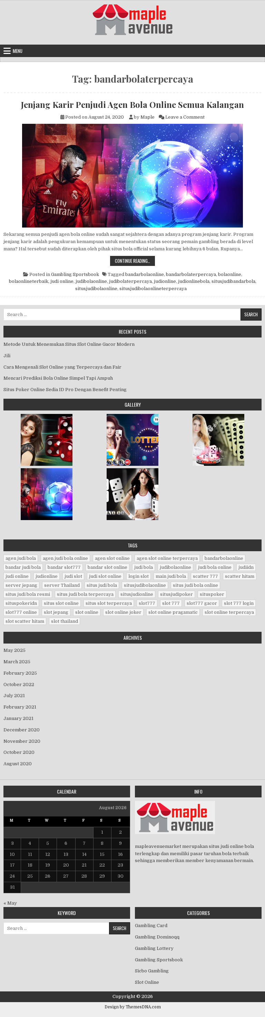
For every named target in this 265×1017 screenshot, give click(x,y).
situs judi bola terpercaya (85, 594)
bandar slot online (107, 567)
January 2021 (18, 718)
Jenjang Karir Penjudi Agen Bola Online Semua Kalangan (132, 104)
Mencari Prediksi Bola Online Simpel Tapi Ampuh (58, 378)
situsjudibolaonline (96, 288)
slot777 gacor (202, 603)
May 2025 (14, 650)
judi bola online (215, 567)
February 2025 (20, 673)
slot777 (147, 603)
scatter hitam (239, 576)
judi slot (73, 576)
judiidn (246, 567)
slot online (86, 612)
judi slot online (105, 576)
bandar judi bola (23, 567)
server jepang (21, 585)
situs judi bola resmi (28, 594)
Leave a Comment (185, 117)
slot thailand (64, 621)
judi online (61, 281)
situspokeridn (21, 603)
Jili (6, 355)
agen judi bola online (65, 558)
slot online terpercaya (229, 612)
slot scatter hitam (25, 621)
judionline (165, 281)
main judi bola (171, 576)
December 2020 (21, 729)
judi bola (143, 567)
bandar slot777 (64, 567)
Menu (17, 50)
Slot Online (147, 982)
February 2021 (19, 707)
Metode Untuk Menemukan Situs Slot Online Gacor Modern (69, 344)
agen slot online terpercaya (167, 558)
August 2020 (17, 763)
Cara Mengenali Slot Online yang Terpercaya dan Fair (62, 367)
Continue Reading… (135, 260)
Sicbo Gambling (152, 970)
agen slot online (112, 558)
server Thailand (62, 585)
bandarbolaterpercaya (191, 274)
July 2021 (14, 695)
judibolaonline (91, 281)
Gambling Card (151, 925)
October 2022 (18, 684)
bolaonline (229, 274)
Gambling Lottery (154, 948)
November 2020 (21, 741)
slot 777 (171, 603)
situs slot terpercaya (109, 603)
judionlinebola (193, 281)
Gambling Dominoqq (157, 937)
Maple (147, 117)
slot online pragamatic (173, 612)
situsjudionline (136, 594)
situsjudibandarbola (233, 281)
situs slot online (61, 603)
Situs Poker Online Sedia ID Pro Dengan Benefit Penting (65, 389)
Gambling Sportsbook (75, 274)
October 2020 (19, 752)
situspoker (212, 594)
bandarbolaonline (144, 274)
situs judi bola (102, 585)
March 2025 (16, 661)
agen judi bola (21, 558)
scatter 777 (205, 576)
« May (10, 903)
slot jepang (56, 612)
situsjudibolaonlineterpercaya (153, 288)
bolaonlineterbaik (28, 281)
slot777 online (21, 612)
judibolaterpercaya (130, 281)
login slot (138, 576)
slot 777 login (239, 603)
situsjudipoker (176, 594)
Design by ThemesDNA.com (133, 1007)
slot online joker (123, 612)
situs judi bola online (195, 585)
